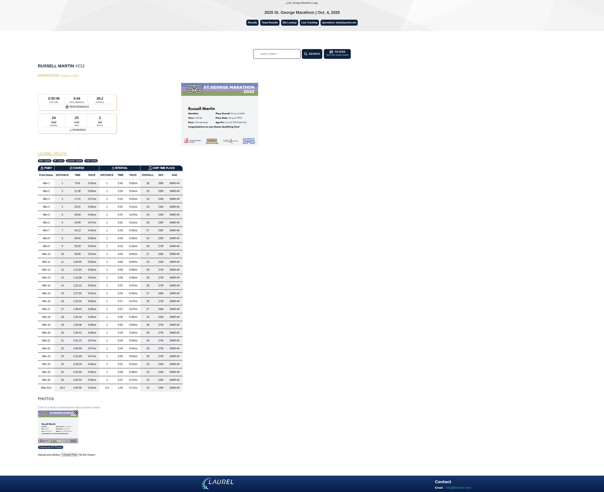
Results (252, 22)
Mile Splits (44, 160)
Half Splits (91, 160)
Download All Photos (50, 447)
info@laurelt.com (458, 487)
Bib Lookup (290, 22)
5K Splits (59, 160)
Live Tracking (309, 22)
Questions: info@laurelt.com (339, 22)
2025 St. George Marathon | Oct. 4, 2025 (302, 12)
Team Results (270, 22)
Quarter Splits (74, 160)
